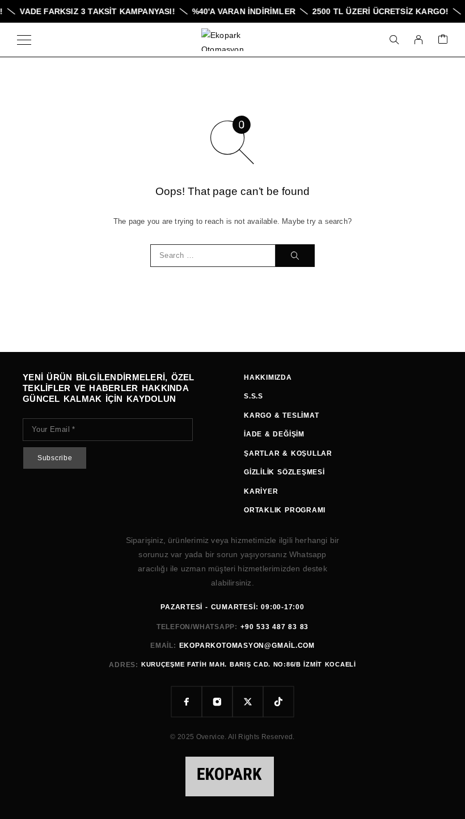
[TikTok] (278, 701)
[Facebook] (186, 701)
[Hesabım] (418, 40)
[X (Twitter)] (247, 701)
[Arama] (394, 40)
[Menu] (24, 40)
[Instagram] (217, 701)
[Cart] (443, 40)
